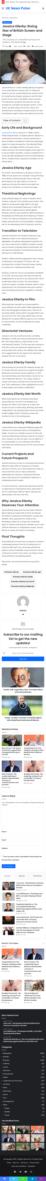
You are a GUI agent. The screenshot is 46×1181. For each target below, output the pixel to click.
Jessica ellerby (12, 572)
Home (6, 18)
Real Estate (7, 1091)
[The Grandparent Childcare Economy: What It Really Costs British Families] (34, 985)
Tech (5, 1098)
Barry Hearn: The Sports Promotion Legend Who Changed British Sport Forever (11, 751)
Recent (22, 876)
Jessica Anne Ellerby (10, 133)
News (5, 1087)
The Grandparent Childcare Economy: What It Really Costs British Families (32, 996)
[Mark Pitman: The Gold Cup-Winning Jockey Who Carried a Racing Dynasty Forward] (37, 1146)
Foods (7, 1108)
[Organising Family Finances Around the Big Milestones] (37, 1138)
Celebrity (6, 1063)
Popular (7, 876)
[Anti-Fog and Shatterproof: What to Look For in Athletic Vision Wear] (23, 1146)
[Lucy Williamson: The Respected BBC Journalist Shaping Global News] (8, 897)
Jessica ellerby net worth (23, 581)
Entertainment (8, 1074)
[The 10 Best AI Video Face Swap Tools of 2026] (8, 1129)
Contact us (24, 1163)
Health (5, 1077)
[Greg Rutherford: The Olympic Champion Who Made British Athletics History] (34, 740)
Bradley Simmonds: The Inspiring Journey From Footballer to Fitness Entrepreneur (33, 777)
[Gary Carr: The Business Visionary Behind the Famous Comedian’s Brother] (8, 886)
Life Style (6, 1084)
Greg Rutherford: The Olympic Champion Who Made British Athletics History (34, 751)
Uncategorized (8, 1101)
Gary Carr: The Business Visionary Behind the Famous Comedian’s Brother (30, 885)
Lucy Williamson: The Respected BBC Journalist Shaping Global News (29, 896)
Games (7, 1112)
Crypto (5, 1067)
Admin (7, 46)
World (5, 1105)
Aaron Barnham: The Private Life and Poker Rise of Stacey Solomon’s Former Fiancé (29, 919)
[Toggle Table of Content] (24, 121)
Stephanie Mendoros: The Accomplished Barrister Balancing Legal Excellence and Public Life (29, 907)
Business (6, 1060)
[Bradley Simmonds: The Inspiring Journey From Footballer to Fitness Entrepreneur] (34, 766)
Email (4, 840)
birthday (6, 1057)
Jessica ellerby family (23, 577)
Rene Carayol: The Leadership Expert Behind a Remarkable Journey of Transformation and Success (10, 779)
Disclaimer (31, 1166)
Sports (5, 1094)
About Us (16, 1163)
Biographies (13, 18)
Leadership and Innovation (12, 1081)
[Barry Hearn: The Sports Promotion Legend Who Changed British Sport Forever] (12, 740)
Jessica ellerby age (32, 572)
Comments (37, 876)
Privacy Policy (34, 1163)
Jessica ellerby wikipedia (23, 586)
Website (5, 848)
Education (6, 1070)
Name (4, 832)
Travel (7, 1115)
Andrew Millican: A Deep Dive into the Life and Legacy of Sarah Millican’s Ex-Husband (29, 930)
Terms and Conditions (18, 1166)
